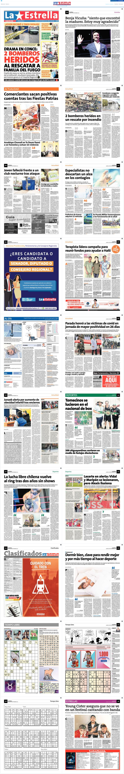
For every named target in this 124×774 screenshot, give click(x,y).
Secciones (3, 4)
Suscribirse (116, 4)
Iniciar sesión (121, 4)
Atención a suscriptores (110, 4)
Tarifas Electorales (113, 0)
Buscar (8, 4)
